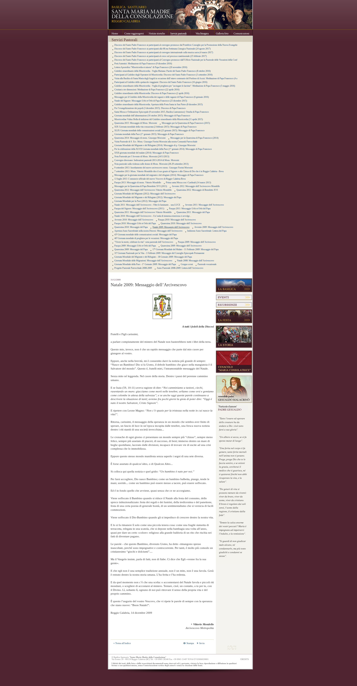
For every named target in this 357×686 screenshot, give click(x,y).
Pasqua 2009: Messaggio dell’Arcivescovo (197, 242)
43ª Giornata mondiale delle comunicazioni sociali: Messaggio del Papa (145, 234)
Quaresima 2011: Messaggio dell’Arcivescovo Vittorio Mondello (143, 212)
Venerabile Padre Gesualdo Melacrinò (234, 389)
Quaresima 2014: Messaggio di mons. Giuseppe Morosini (139, 138)
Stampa (190, 643)
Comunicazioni (241, 32)
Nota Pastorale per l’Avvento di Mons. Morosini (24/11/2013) (141, 156)
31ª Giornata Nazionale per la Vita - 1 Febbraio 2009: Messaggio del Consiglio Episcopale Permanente (159, 253)
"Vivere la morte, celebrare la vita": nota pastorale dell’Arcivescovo (143, 242)
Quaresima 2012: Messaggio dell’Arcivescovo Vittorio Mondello (143, 190)
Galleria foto (223, 32)
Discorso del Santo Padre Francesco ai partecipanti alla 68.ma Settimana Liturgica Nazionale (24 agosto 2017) (162, 48)
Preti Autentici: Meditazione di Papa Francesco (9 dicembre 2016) (143, 63)
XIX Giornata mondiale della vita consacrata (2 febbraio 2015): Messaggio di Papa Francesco (155, 126)
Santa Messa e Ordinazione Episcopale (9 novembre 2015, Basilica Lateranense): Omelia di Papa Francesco (161, 112)
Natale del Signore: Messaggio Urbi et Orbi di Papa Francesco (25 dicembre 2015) (150, 100)
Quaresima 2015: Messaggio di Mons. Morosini (135, 123)
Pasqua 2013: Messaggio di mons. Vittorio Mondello (137, 182)
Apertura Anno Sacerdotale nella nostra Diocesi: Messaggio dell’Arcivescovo (148, 231)
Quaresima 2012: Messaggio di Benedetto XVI (197, 190)
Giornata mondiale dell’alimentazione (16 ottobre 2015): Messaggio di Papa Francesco (152, 115)
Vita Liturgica (202, 32)
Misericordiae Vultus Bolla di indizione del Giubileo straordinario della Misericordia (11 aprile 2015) (158, 119)
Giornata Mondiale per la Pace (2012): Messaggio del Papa (140, 201)
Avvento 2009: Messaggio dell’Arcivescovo (213, 227)
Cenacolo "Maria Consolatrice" (234, 362)
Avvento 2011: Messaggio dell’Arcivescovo (204, 205)
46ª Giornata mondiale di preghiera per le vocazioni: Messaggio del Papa (146, 238)
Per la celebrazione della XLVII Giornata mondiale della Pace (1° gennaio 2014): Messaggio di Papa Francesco (163, 149)
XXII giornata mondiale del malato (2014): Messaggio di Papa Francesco (146, 152)
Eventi (234, 297)
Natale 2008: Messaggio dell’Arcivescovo (195, 260)
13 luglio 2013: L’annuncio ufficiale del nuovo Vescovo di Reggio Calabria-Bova (150, 178)
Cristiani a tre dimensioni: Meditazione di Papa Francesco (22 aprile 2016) (146, 89)
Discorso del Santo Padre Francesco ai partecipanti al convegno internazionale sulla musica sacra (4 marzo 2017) (163, 52)
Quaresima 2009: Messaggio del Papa (131, 249)
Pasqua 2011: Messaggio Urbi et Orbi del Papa (189, 208)
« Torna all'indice (122, 643)
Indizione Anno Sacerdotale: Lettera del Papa (206, 231)
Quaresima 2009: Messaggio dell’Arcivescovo (181, 245)
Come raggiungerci (135, 32)
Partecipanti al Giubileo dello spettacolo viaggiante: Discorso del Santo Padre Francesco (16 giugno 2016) (160, 82)
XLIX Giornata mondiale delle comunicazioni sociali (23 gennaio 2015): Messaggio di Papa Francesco (159, 130)
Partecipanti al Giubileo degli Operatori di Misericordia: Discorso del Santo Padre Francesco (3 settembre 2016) (163, 74)
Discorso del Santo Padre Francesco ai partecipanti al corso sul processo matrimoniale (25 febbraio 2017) (160, 56)
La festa (234, 316)
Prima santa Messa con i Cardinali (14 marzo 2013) (188, 182)
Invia (202, 643)
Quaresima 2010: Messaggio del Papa (131, 227)
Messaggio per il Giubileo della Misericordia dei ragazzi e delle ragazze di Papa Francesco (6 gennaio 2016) (161, 97)
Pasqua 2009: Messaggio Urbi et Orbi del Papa (135, 245)
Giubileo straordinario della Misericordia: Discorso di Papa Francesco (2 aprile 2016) (151, 93)
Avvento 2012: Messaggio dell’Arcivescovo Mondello (196, 186)
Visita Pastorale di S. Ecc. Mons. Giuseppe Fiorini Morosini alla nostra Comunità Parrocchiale (155, 141)
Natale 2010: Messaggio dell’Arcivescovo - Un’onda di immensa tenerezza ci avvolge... (152, 216)
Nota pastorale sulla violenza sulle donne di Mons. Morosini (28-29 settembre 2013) (151, 164)
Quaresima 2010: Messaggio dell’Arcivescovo (181, 223)
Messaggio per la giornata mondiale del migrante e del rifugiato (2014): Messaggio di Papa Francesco (158, 175)
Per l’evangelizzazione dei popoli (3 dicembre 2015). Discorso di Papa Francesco (150, 108)
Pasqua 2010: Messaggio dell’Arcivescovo (177, 219)
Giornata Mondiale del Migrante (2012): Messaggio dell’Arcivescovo (145, 193)
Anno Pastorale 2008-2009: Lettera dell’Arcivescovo (180, 268)
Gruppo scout (187, 264)
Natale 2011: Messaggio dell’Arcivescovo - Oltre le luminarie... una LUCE (147, 205)
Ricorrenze (234, 305)
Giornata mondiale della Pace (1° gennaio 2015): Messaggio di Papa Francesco (149, 134)
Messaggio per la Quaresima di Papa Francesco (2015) (186, 123)
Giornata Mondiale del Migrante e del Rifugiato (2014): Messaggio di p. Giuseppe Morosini (154, 145)
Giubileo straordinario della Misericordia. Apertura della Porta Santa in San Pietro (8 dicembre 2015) (158, 104)
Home (116, 32)
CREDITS (244, 659)
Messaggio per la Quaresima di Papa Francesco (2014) (194, 138)
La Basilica (234, 285)
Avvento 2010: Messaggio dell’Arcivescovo (133, 219)
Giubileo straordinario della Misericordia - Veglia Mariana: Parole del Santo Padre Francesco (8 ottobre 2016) (162, 71)
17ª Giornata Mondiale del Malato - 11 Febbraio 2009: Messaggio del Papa (185, 249)
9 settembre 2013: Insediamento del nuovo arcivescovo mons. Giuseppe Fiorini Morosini (153, 167)
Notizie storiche (157, 32)
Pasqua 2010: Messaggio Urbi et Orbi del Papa (135, 223)
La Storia (234, 337)
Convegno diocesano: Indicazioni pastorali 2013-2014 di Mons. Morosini (146, 160)
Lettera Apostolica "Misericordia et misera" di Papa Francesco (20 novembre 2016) (150, 67)
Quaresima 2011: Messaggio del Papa (193, 212)
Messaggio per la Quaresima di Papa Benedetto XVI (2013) (140, 186)
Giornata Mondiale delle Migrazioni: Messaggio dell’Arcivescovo (143, 260)
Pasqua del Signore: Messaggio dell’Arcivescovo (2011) (139, 208)
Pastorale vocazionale (207, 264)
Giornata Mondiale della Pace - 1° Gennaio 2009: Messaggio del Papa (145, 264)
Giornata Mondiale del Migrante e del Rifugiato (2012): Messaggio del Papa (147, 197)
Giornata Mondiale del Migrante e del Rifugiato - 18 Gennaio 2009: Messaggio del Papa (153, 257)
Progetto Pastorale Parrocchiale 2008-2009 (133, 268)
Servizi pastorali (179, 32)
